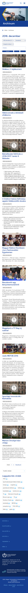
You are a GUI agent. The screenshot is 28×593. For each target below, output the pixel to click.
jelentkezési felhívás (9, 488)
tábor (5, 509)
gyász (11, 509)
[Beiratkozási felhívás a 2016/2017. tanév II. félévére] (14, 145)
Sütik (13, 586)
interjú (5, 484)
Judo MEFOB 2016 (10, 356)
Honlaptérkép (12, 585)
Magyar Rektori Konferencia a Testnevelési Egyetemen (13, 250)
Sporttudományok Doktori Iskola (12, 481)
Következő (18, 464)
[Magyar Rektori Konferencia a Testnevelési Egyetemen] (14, 239)
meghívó (14, 484)
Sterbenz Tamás (8, 500)
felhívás (21, 488)
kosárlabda (7, 491)
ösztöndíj (6, 503)
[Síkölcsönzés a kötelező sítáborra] (14, 104)
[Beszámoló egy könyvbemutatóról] (14, 273)
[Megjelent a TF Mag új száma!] (14, 319)
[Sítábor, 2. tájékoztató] (14, 60)
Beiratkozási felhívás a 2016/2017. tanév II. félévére (12, 156)
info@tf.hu (5, 564)
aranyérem (6, 506)
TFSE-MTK (16, 506)
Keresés (8, 51)
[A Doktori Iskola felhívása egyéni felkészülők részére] (14, 190)
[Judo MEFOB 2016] (14, 349)
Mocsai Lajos (7, 497)
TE (15, 497)
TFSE (5, 478)
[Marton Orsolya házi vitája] (14, 432)
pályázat (18, 500)
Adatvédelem (20, 585)
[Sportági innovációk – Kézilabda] (14, 388)
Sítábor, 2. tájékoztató (12, 69)
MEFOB (14, 503)
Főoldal (6, 585)
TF (4, 494)
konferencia (17, 491)
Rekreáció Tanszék (14, 494)
